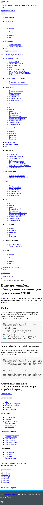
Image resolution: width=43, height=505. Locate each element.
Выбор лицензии (15, 93)
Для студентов (14, 96)
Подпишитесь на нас (12, 460)
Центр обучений (15, 113)
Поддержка (9, 21)
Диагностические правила (18, 84)
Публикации (5, 273)
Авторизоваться (15, 45)
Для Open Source (15, 98)
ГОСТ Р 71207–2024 (16, 69)
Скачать (8, 419)
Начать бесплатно (11, 144)
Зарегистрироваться (8, 11)
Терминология (14, 122)
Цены (7, 87)
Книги (11, 111)
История (12, 131)
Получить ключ (6, 394)
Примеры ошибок (15, 120)
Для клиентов (14, 95)
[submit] (11, 51)
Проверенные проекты (17, 119)
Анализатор (9, 58)
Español (12, 35)
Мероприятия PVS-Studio (18, 117)
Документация (10, 78)
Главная (3, 269)
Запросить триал (11, 421)
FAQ (11, 67)
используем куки (10, 494)
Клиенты (12, 133)
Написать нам (6, 469)
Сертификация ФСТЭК (17, 71)
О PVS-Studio (14, 62)
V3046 (3, 298)
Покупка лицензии (16, 91)
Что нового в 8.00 (15, 65)
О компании (9, 128)
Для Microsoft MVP (16, 100)
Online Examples (15, 75)
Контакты (12, 137)
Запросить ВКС (10, 142)
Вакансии (12, 135)
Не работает (9, 427)
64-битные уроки (15, 124)
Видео (11, 109)
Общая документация (17, 82)
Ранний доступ (10, 409)
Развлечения (13, 115)
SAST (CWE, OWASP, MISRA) (20, 73)
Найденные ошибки (12, 405)
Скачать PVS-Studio (16, 63)
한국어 (11, 37)
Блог (6, 104)
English (11, 28)
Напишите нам (10, 458)
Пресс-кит (12, 139)
